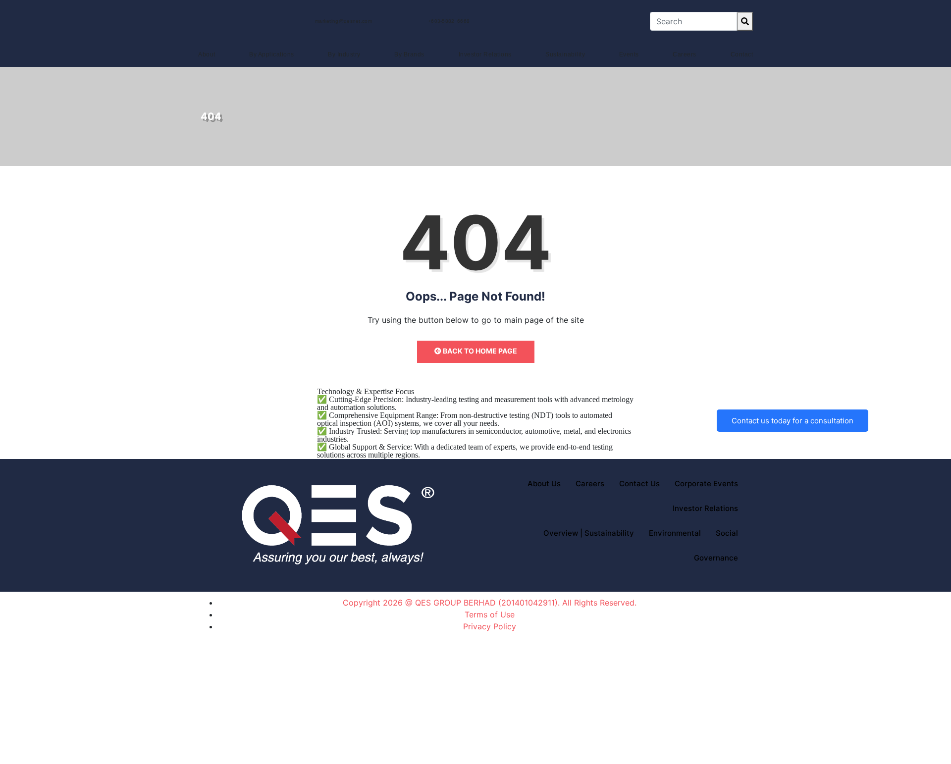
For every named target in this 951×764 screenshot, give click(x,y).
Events (629, 54)
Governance (716, 557)
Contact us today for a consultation (792, 420)
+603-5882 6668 (449, 21)
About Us (544, 483)
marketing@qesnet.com (343, 21)
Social (727, 533)
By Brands (409, 54)
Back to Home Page (479, 351)
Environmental (675, 533)
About (206, 54)
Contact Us (639, 483)
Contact (742, 54)
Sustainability (565, 54)
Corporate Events (706, 483)
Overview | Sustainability (588, 533)
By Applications (271, 54)
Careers (684, 54)
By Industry (344, 54)
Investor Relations (485, 54)
